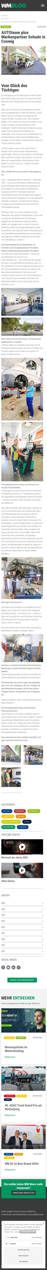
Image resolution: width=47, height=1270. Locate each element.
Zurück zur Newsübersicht (22, 980)
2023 (3, 921)
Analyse (13, 1244)
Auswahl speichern (23, 1250)
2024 (3, 915)
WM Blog (4, 16)
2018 (3, 951)
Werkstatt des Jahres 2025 (14, 857)
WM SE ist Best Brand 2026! (22, 1164)
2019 (3, 945)
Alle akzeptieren (23, 1256)
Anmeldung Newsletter (23, 1193)
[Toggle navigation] (43, 6)
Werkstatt (5, 19)
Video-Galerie (8, 880)
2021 (2, 933)
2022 (3, 927)
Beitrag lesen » (10, 1057)
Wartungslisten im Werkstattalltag (16, 1049)
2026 (3, 903)
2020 (3, 939)
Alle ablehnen (23, 1262)
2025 (3, 909)
